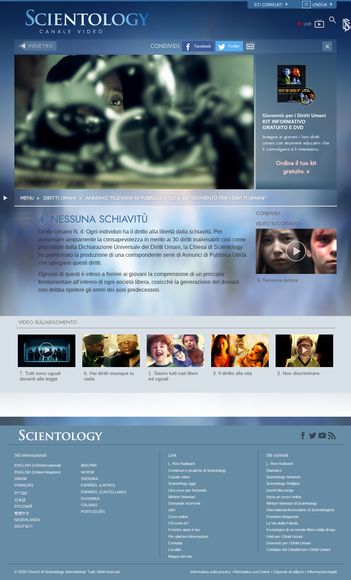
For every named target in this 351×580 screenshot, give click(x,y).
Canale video (179, 477)
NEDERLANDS (27, 520)
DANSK (20, 479)
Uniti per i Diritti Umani (284, 536)
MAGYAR (89, 465)
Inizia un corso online (283, 497)
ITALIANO (89, 505)
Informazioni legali (322, 572)
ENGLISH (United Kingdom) (37, 472)
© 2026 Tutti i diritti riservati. (67, 572)
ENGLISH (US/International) (37, 465)
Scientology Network (283, 477)
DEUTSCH (23, 526)
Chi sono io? (178, 523)
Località (174, 549)
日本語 (20, 500)
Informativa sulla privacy (210, 572)
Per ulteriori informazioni (188, 536)
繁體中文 (21, 513)
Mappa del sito (180, 556)
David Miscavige (280, 490)
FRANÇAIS (23, 485)
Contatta (175, 543)
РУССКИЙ (23, 506)
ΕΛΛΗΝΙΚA (90, 498)
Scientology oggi (181, 483)
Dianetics (274, 470)
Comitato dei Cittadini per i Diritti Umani (298, 549)
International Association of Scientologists (300, 510)
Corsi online (178, 517)
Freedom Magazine (282, 517)
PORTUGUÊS (93, 511)
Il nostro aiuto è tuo (184, 530)
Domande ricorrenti (184, 503)
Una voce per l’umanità (187, 490)
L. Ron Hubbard (181, 464)
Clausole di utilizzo (288, 572)
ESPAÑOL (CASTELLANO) (103, 492)
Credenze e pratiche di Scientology (197, 470)
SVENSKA (89, 479)
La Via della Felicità (282, 523)
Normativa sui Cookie (252, 572)
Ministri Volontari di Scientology (291, 503)
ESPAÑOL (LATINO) (98, 485)
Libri (171, 510)
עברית (20, 492)
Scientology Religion (283, 483)
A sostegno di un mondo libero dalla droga (300, 530)
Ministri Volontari (181, 497)
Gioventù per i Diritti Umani (288, 543)
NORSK (87, 472)
